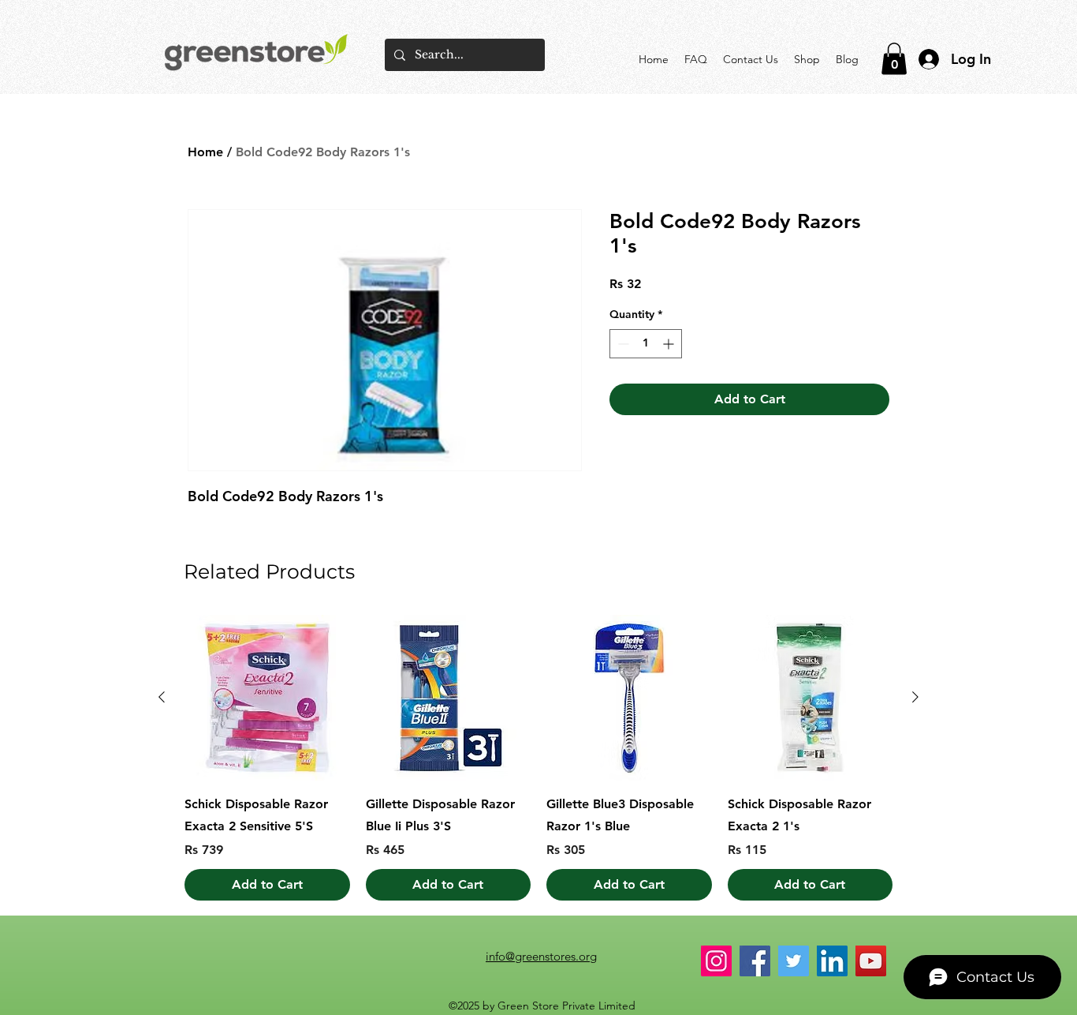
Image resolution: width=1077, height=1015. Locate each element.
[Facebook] (755, 961)
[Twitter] (793, 961)
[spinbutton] (646, 344)
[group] (538, 757)
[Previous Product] (161, 696)
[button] (894, 59)
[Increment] (670, 344)
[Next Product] (915, 696)
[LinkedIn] (832, 961)
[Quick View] (267, 698)
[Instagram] (716, 961)
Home (205, 151)
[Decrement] (622, 344)
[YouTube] (870, 961)
